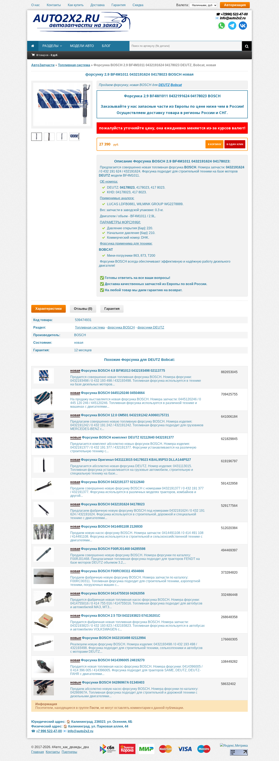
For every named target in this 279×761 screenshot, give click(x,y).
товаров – (47, 55)
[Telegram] (232, 29)
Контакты (54, 5)
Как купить (76, 5)
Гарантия (119, 5)
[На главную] (81, 22)
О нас (35, 5)
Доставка (97, 5)
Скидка (138, 5)
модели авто (82, 46)
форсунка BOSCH (121, 327)
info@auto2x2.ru (233, 18)
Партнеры (69, 752)
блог (106, 46)
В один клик (235, 144)
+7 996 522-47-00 (49, 731)
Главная (37, 752)
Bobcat (176, 85)
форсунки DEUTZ (150, 327)
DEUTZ (164, 85)
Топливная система (90, 327)
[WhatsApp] (222, 29)
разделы (50, 46)
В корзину (214, 144)
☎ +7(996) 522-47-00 (231, 14)
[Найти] (247, 46)
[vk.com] (243, 29)
